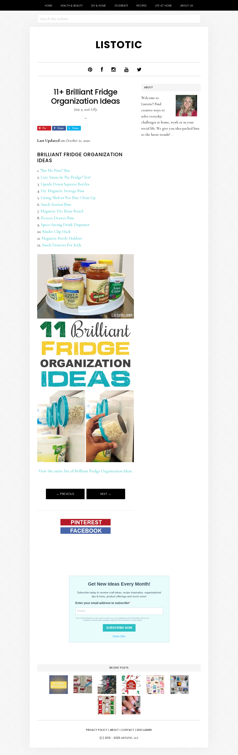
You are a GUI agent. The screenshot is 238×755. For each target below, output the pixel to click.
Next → (105, 494)
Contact (128, 730)
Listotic (119, 45)
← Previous (65, 494)
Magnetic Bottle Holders (61, 238)
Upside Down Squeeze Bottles (65, 184)
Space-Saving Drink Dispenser (65, 224)
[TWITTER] (139, 69)
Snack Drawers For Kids (61, 244)
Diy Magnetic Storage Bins (62, 190)
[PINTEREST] (90, 69)
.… (172, 134)
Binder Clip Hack (56, 231)
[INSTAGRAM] (114, 69)
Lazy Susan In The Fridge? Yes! (65, 177)
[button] (150, 67)
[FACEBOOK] (102, 69)
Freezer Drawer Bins (57, 217)
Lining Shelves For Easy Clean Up (68, 197)
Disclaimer (144, 730)
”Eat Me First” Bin (55, 170)
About (114, 730)
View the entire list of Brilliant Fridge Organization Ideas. (85, 470)
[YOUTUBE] (126, 69)
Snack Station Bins (56, 204)
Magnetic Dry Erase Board (62, 211)
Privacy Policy (96, 730)
